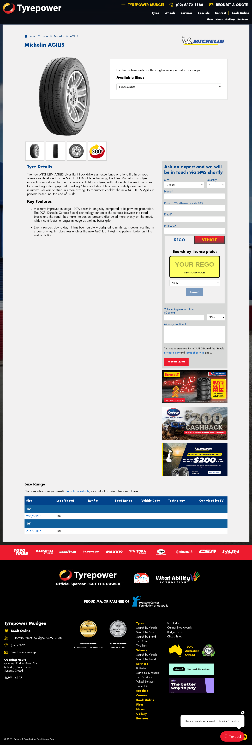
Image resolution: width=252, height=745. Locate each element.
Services (186, 13)
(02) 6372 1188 (189, 5)
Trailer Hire (142, 686)
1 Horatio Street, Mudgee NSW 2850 (36, 638)
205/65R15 (33, 516)
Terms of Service (195, 352)
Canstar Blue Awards (179, 627)
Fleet (210, 19)
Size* (167, 180)
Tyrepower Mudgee (145, 5)
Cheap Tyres (174, 636)
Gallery (230, 19)
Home (31, 36)
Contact (220, 13)
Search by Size (145, 632)
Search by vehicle (77, 491)
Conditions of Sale (45, 739)
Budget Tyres (174, 632)
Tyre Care (142, 641)
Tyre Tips (141, 645)
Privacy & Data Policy (24, 739)
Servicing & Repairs (147, 672)
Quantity (212, 180)
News (219, 19)
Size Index (173, 623)
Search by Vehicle (146, 628)
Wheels (170, 13)
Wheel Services (145, 681)
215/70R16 (33, 531)
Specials (203, 13)
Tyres (155, 13)
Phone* (183, 203)
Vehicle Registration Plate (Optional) (179, 310)
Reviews (242, 19)
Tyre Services (144, 677)
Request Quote (176, 361)
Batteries (141, 668)
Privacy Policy (171, 352)
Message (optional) (175, 324)
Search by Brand (146, 636)
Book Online (240, 13)
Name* (168, 191)
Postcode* (170, 226)
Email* (168, 214)
